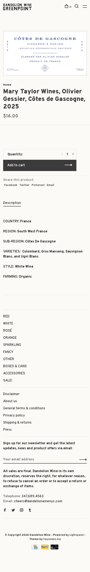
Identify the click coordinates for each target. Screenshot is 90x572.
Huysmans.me (52, 539)
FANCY (8, 352)
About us (10, 401)
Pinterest (38, 185)
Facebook (10, 185)
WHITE (8, 324)
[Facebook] (4, 511)
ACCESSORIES (14, 373)
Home (7, 85)
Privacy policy (14, 416)
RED (6, 316)
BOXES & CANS (15, 366)
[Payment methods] (36, 548)
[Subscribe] (82, 459)
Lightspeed (76, 535)
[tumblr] (30, 511)
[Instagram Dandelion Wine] (21, 511)
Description (12, 203)
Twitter (24, 185)
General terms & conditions (24, 408)
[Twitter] (13, 511)
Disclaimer (11, 394)
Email (50, 185)
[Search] (77, 7)
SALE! (7, 381)
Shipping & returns (17, 423)
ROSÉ (7, 331)
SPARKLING (12, 345)
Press (7, 430)
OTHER (8, 359)
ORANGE (10, 338)
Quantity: (15, 154)
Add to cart (16, 165)
